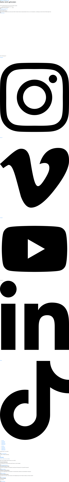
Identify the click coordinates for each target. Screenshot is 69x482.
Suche (1, 7)
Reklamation (3, 444)
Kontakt (3, 440)
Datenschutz (3, 443)
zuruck (2, 457)
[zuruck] (0, 456)
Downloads (3, 441)
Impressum (3, 442)
